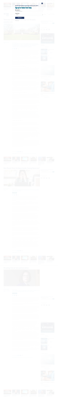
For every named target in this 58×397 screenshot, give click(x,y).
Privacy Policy (17, 20)
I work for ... (17, 13)
